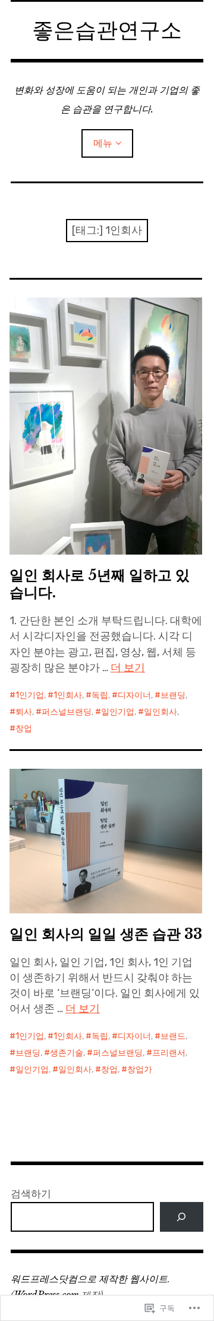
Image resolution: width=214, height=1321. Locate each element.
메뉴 (102, 143)
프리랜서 (168, 1053)
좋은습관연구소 (107, 30)
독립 (100, 695)
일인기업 (117, 712)
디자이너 (134, 695)
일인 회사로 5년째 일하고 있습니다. (100, 583)
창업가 (139, 1070)
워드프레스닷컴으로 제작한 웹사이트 (89, 1279)
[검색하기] (181, 1217)
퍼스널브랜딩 (67, 712)
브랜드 (172, 1036)
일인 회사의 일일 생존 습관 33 (106, 934)
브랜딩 (172, 695)
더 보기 (128, 667)
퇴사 (23, 712)
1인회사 (68, 695)
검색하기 (31, 1194)
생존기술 (66, 1053)
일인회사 (160, 712)
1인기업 (29, 695)
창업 (23, 729)
